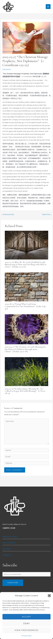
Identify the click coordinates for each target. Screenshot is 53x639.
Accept (26, 617)
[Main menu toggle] (48, 6)
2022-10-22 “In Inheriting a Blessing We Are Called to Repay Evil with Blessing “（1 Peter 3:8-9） (25, 391)
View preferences (26, 630)
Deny (26, 623)
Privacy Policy (26, 636)
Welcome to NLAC (9, 537)
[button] (49, 595)
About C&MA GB (8, 543)
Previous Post (7, 214)
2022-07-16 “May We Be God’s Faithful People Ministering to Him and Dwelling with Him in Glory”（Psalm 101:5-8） (25, 264)
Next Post (47, 214)
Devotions (6, 69)
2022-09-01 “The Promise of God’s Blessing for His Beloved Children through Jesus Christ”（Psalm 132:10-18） (25, 349)
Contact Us (6, 555)
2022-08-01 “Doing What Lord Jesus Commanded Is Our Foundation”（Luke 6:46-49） (25, 306)
